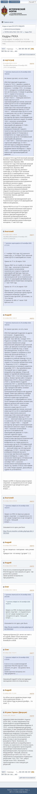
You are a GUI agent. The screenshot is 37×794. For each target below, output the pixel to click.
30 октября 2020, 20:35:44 (10, 501)
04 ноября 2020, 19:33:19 (9, 653)
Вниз (3, 49)
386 (26, 49)
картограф (9, 60)
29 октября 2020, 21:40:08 (10, 234)
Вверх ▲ (27, 790)
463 (16, 51)
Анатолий (9, 231)
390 (5, 51)
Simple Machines (23, 792)
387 (29, 49)
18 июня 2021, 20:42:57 (9, 715)
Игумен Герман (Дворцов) (16, 712)
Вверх (3, 772)
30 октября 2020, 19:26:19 (10, 318)
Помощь (9, 790)
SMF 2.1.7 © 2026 (13, 792)
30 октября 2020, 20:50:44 (10, 545)
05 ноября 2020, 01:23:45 (9, 693)
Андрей (8, 315)
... (18, 49)
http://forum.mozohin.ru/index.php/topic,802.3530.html (18, 628)
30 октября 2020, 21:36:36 (10, 566)
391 (8, 51)
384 (20, 49)
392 (11, 51)
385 (23, 49)
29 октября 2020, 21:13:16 (10, 63)
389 (2, 51)
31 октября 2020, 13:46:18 (10, 590)
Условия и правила (18, 790)
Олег (7, 587)
